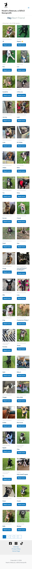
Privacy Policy (16, 549)
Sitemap (16, 547)
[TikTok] (21, 543)
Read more (7, 45)
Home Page (16, 551)
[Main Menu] (28, 7)
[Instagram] (16, 543)
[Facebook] (10, 543)
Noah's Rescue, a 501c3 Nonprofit (13, 12)
